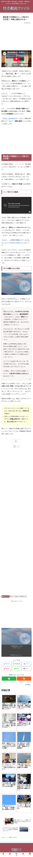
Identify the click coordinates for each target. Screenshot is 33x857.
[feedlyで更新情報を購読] (9, 679)
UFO (12, 596)
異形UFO (24, 596)
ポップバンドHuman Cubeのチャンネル (14, 242)
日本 (18, 596)
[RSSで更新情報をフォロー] (24, 679)
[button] (29, 428)
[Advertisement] (16, 36)
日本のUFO (6, 596)
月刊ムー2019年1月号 (10, 118)
